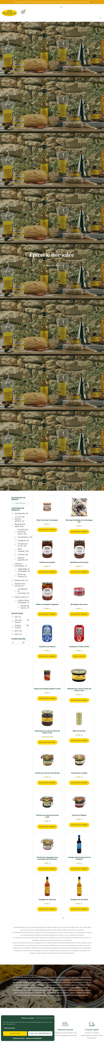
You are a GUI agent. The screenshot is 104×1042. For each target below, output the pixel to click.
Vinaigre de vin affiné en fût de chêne (47, 942)
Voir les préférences (40, 1033)
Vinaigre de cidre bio (47, 899)
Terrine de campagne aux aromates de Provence (47, 858)
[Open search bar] (61, 7)
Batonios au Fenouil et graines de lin (47, 985)
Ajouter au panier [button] (47, 530)
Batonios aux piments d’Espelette (79, 985)
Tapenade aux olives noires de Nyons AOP (47, 732)
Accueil (45, 247)
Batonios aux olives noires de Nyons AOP (79, 1027)
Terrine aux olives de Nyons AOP (47, 816)
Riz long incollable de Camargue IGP (79, 521)
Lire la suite (79, 656)
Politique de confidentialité (34, 1038)
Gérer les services (9, 1028)
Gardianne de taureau (79, 562)
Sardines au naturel (47, 646)
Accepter (15, 1033)
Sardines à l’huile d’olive (79, 646)
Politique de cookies (19, 1038)
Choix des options (47, 742)
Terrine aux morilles (79, 773)
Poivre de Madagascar (79, 941)
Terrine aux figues (79, 815)
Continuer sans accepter (44, 1018)
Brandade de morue (79, 604)
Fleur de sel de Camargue (47, 520)
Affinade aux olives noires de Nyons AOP (79, 689)
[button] (100, 18)
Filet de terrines (79, 731)
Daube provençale (47, 562)
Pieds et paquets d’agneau (47, 604)
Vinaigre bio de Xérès (79, 899)
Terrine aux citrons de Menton (47, 773)
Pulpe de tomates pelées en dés (47, 688)
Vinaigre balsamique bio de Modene (79, 858)
